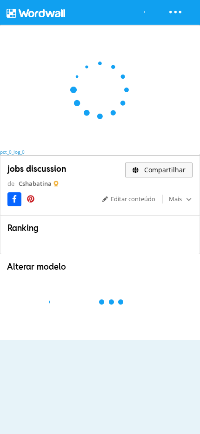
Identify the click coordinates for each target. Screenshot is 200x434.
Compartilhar (164, 169)
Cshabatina (35, 183)
